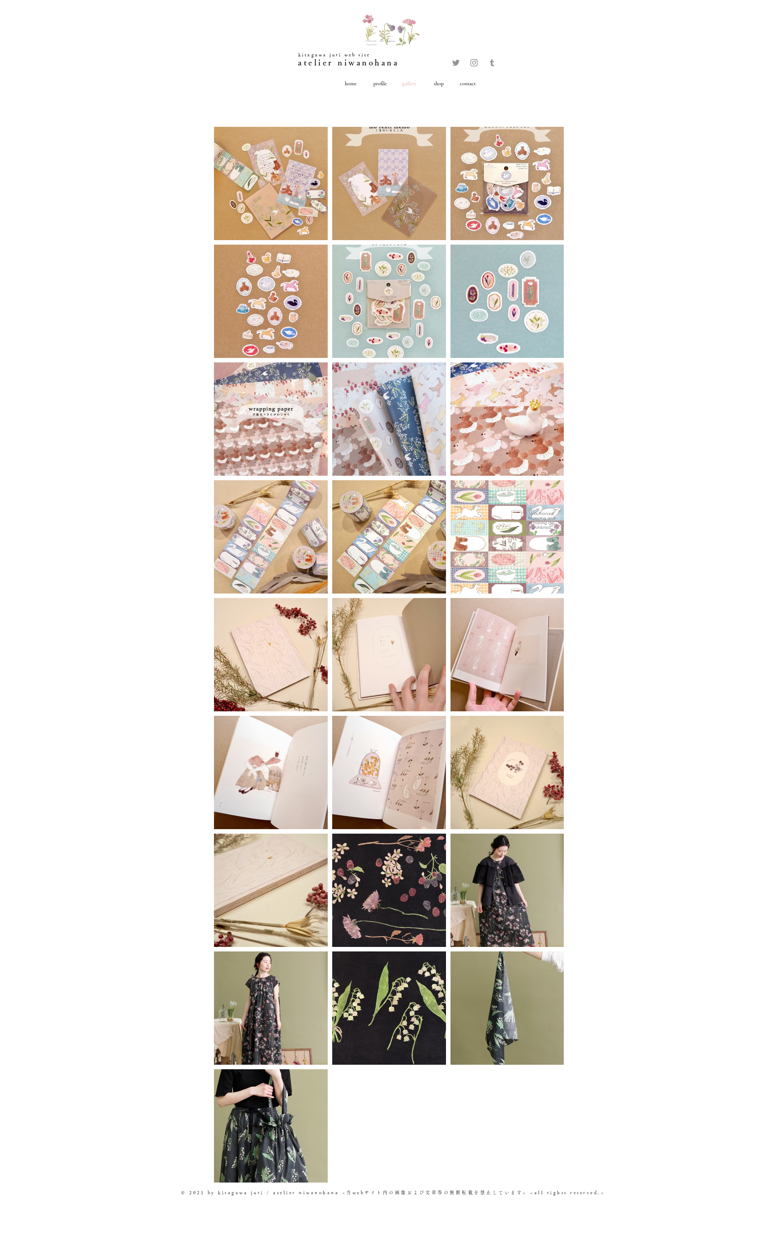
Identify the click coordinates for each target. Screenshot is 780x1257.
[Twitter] (456, 63)
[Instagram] (474, 63)
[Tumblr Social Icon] (492, 63)
